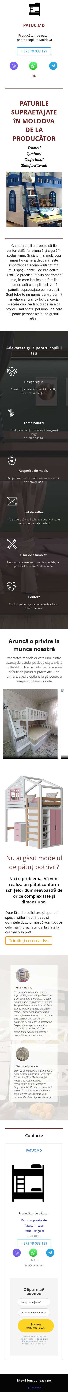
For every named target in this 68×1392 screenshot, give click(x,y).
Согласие (27, 1341)
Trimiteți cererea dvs (28, 940)
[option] (34, 1033)
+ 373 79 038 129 (34, 51)
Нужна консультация (35, 1325)
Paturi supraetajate (34, 1220)
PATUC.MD (34, 25)
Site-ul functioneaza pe (34, 1380)
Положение (40, 1338)
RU (34, 75)
